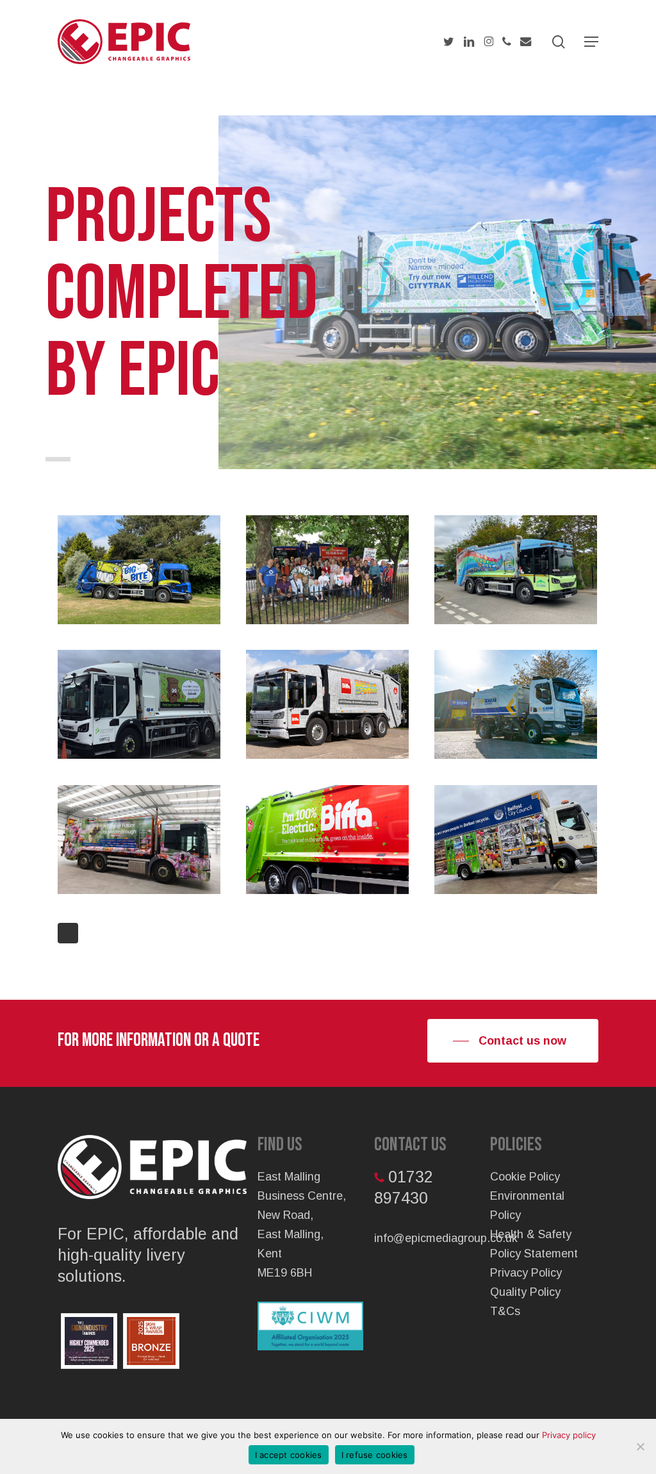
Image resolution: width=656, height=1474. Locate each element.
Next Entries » (68, 933)
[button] (591, 41)
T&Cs (505, 1311)
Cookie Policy (525, 1176)
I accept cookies (288, 1455)
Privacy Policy (526, 1272)
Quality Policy (525, 1292)
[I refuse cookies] (640, 1446)
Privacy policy (569, 1435)
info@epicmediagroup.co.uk (446, 1238)
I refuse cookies (374, 1455)
